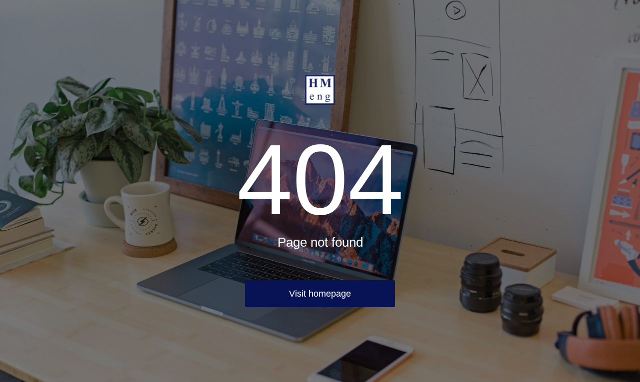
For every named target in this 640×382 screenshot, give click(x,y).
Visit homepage (320, 294)
